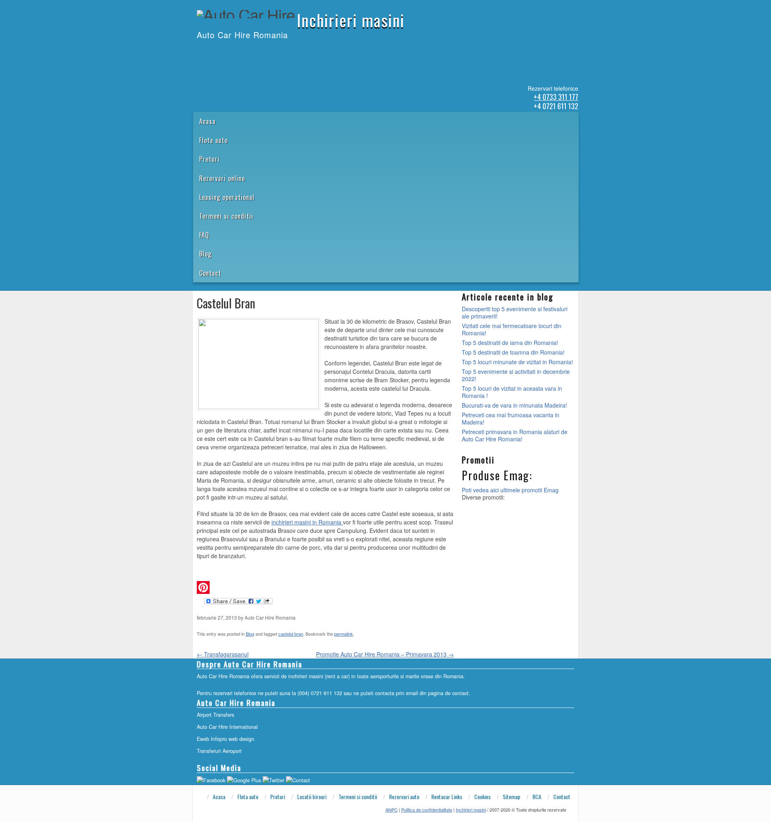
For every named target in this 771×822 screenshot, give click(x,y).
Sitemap (511, 796)
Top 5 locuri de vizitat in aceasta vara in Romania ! (512, 392)
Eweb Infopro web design (225, 738)
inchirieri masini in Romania (307, 522)
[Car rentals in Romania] (207, 51)
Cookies (482, 796)
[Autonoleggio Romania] (239, 51)
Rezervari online (222, 178)
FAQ (204, 235)
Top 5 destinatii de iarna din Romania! (510, 343)
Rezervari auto (404, 796)
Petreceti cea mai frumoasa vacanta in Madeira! (510, 418)
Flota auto (213, 140)
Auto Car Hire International (227, 726)
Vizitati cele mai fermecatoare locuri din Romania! (511, 329)
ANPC (392, 809)
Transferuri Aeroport (219, 751)
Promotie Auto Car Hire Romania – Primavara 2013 (385, 654)
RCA (536, 796)
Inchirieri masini (351, 20)
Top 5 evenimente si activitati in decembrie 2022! (516, 375)
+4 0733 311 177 (556, 97)
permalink (343, 633)
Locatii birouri (311, 796)
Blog (205, 254)
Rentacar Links (446, 796)
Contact (210, 273)
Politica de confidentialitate (426, 809)
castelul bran (290, 633)
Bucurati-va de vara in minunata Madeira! (514, 405)
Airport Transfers (215, 714)
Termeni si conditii (226, 216)
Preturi (209, 159)
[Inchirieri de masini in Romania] (197, 51)
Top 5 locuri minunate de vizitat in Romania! (517, 362)
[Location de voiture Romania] (249, 51)
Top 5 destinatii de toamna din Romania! (513, 352)
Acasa (207, 121)
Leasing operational (227, 197)
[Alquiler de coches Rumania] (218, 51)
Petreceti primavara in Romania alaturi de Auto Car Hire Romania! (514, 435)
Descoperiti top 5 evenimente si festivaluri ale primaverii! (514, 312)
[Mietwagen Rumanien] (228, 51)
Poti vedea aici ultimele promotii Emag (510, 490)
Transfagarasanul (223, 654)
